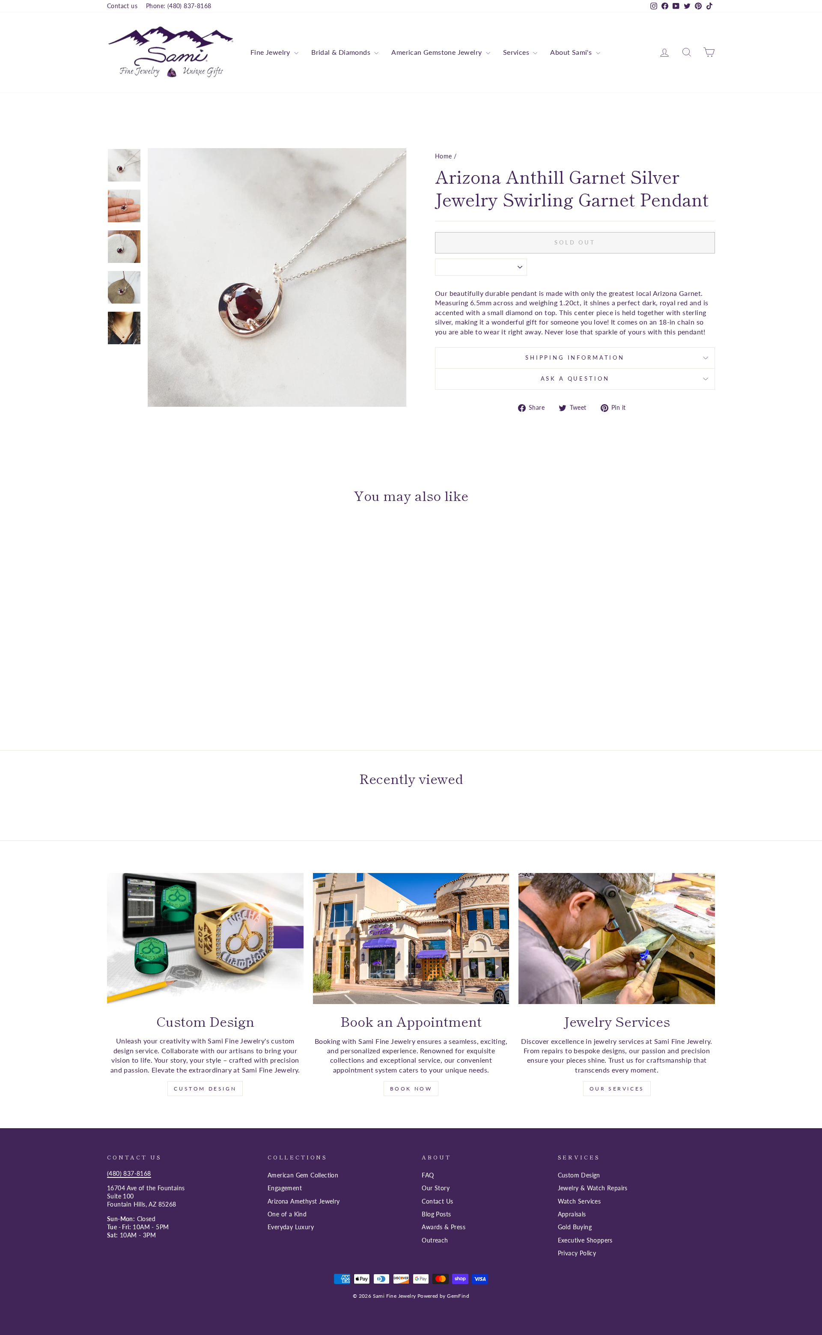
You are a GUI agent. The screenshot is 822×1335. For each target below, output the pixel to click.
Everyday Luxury (291, 1227)
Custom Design (205, 1088)
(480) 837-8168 (129, 1173)
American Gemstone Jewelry (437, 52)
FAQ (428, 1175)
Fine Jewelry (271, 52)
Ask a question (575, 378)
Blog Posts (436, 1214)
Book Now (411, 1088)
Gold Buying (575, 1227)
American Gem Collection (303, 1175)
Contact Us (437, 1201)
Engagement (285, 1188)
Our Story (436, 1188)
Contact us (122, 6)
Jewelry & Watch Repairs (593, 1188)
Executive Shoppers (585, 1240)
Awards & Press (443, 1227)
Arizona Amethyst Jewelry (304, 1201)
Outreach (435, 1240)
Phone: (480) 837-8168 (178, 6)
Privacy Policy (577, 1253)
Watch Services (579, 1201)
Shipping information (575, 357)
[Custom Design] (205, 938)
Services (517, 52)
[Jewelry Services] (616, 938)
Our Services (617, 1088)
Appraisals (572, 1214)
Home (443, 156)
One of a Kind (287, 1214)
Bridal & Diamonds (341, 52)
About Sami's (571, 52)
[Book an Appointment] (411, 938)
